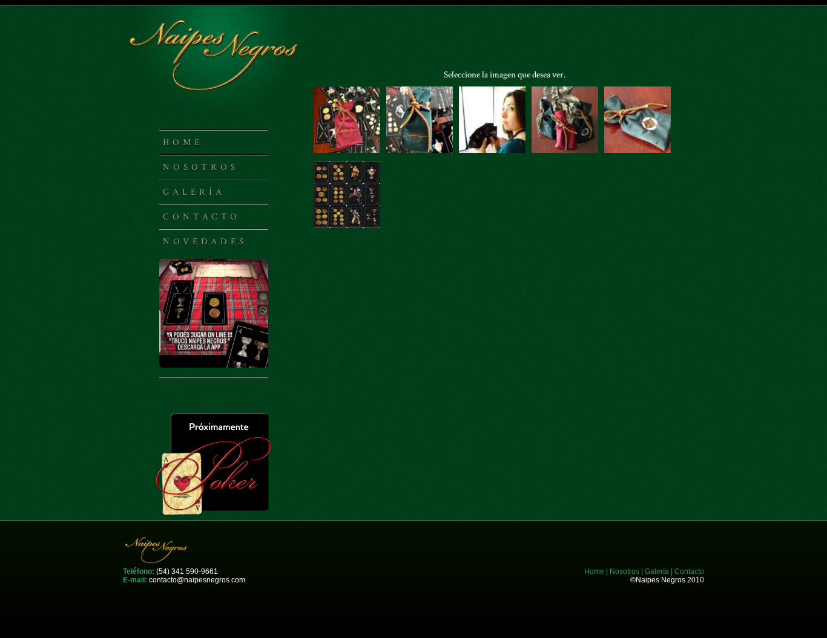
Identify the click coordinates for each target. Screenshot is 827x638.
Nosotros (201, 167)
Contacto (201, 217)
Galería (194, 192)
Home (183, 142)
